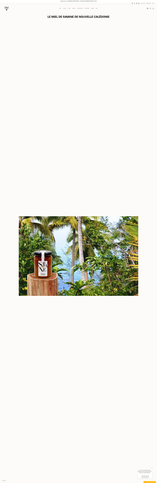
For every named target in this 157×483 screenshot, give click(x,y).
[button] (60, 8)
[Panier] (153, 8)
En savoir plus (145, 476)
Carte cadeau (143, 3)
